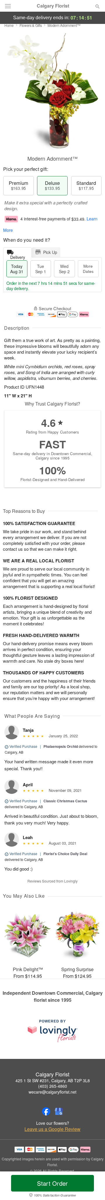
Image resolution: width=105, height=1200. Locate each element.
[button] (92, 1187)
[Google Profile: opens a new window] (59, 1111)
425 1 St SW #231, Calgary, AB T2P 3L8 (52, 1080)
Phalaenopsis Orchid (60, 746)
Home (9, 25)
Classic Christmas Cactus (65, 800)
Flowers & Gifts (31, 25)
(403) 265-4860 (52, 1086)
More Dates (88, 268)
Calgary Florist (53, 5)
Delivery (17, 255)
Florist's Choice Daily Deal (65, 853)
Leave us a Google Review (52, 1129)
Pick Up (50, 252)
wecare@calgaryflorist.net (52, 1092)
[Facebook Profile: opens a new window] (46, 1111)
